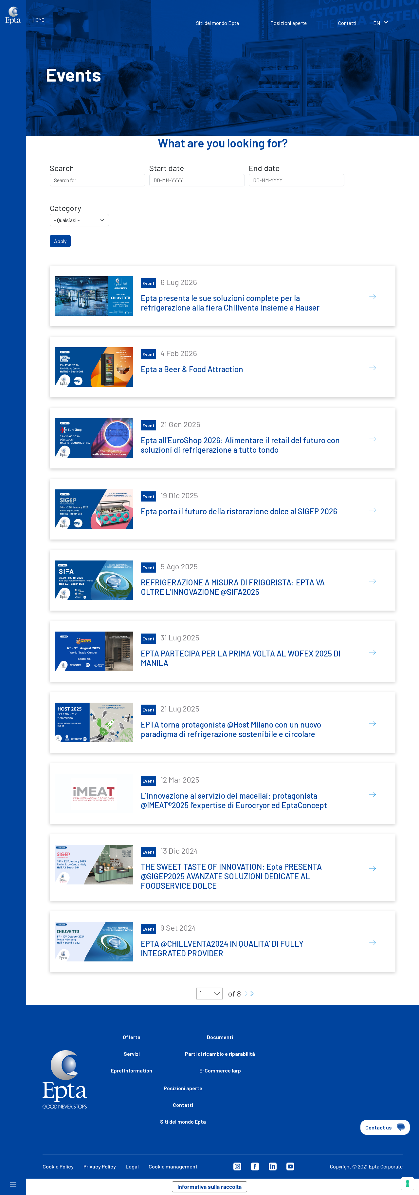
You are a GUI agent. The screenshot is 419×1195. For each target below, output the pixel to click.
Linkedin (273, 1166)
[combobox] (389, 23)
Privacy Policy (99, 1166)
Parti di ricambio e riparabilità (220, 1054)
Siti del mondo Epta (217, 23)
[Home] (13, 16)
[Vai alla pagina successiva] (246, 993)
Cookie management (173, 1166)
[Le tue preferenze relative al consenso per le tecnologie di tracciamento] (407, 1183)
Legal (132, 1166)
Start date (166, 168)
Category (65, 208)
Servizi (132, 1054)
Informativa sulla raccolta (209, 1187)
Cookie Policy (58, 1166)
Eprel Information (131, 1070)
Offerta (131, 1037)
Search (62, 168)
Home (38, 20)
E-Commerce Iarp (220, 1070)
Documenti (220, 1037)
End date (264, 168)
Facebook (255, 1166)
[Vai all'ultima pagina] (251, 993)
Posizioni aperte (288, 23)
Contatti (347, 23)
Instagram (237, 1166)
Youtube (290, 1166)
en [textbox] (376, 23)
